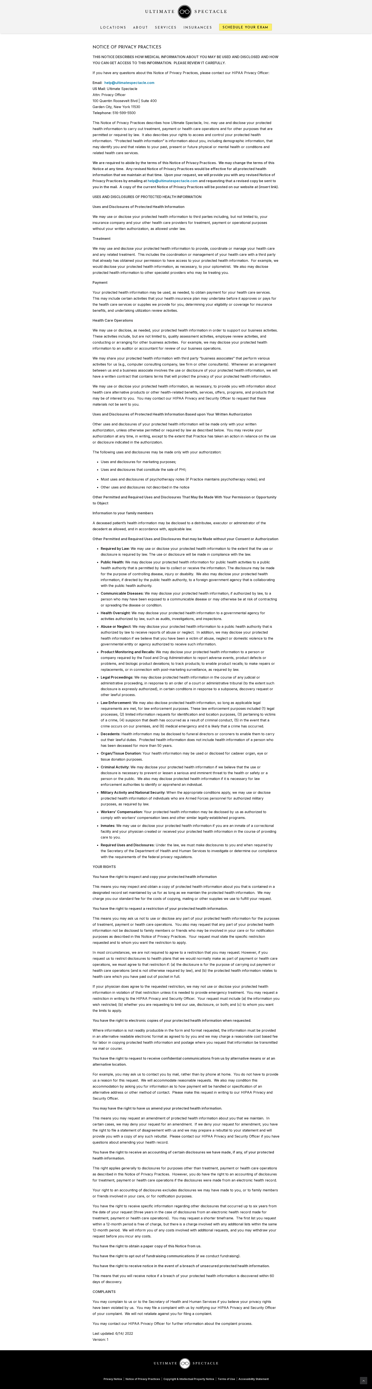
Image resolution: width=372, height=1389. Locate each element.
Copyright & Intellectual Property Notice (188, 1379)
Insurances (198, 27)
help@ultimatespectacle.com (129, 83)
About (140, 27)
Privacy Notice (113, 1379)
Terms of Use (226, 1379)
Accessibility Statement (254, 1379)
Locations (113, 27)
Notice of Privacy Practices (143, 1379)
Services (166, 27)
